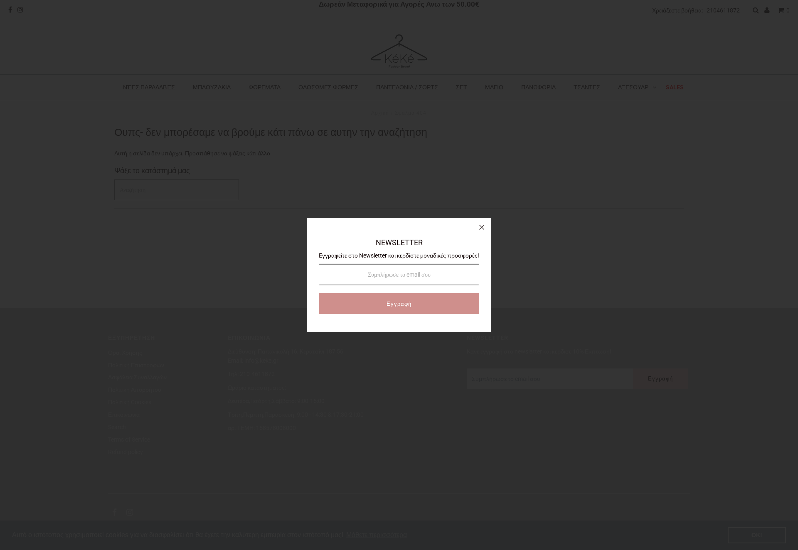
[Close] (482, 227)
